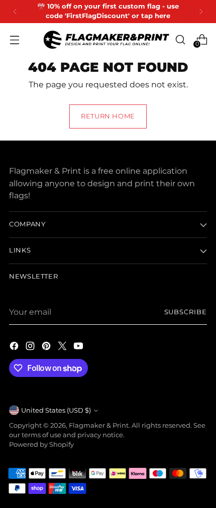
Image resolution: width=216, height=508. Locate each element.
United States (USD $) (56, 410)
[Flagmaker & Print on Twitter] (63, 347)
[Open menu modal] (14, 39)
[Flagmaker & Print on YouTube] (79, 347)
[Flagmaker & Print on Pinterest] (47, 347)
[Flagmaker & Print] (106, 39)
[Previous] (15, 11)
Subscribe (185, 312)
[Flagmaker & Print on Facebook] (15, 347)
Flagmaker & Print (99, 425)
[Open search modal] (180, 39)
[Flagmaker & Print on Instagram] (31, 347)
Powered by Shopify (41, 444)
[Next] (201, 11)
